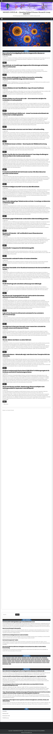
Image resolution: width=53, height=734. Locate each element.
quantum (13, 662)
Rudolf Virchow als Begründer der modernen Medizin (15, 635)
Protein (9, 662)
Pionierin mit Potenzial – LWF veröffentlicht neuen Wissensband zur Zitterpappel (23, 234)
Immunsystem (45, 659)
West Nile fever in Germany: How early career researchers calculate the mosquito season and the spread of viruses (24, 327)
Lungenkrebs (17, 660)
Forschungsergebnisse (26, 659)
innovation (5, 660)
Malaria (22, 660)
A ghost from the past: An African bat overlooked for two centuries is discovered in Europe (23, 314)
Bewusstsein (8, 657)
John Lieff (9, 660)
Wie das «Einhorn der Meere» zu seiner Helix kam (17, 340)
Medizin (26, 660)
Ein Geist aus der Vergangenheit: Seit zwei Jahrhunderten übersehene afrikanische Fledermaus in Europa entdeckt (23, 296)
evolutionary (13, 659)
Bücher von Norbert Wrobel (8, 410)
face (18, 659)
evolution (8, 659)
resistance (17, 662)
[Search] (51, 19)
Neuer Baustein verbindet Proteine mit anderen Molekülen (20, 258)
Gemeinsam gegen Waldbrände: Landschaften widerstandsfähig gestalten (25, 219)
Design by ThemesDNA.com (26, 732)
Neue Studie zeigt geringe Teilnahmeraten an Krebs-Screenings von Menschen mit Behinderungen (26, 202)
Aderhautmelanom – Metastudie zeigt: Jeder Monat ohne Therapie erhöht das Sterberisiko (26, 355)
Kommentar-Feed (6, 715)
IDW (41, 659)
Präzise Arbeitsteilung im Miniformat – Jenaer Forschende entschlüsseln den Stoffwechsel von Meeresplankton (26, 114)
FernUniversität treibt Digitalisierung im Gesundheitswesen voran (19, 622)
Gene (35, 659)
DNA (40, 657)
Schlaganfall (25, 662)
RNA (21, 662)
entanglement (44, 657)
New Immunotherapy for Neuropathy (12, 628)
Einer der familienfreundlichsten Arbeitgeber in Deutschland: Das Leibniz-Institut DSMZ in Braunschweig (24, 647)
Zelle (10, 664)
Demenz (33, 657)
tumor (48, 662)
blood (13, 657)
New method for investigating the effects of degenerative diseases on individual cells (23, 54)
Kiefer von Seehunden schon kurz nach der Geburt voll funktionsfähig (23, 129)
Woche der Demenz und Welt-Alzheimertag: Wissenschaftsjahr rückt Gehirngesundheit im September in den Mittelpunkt (23, 387)
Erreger (4, 659)
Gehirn (32, 659)
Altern (4, 657)
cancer (19, 657)
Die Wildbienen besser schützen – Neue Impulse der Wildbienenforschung (25, 144)
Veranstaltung (5, 664)
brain (16, 657)
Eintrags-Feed (5, 713)
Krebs (13, 660)
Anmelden (5, 711)
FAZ (20, 659)
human (38, 659)
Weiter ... (4, 62)
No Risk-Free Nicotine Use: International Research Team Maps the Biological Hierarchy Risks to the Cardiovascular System (25, 155)
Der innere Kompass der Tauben (10, 640)
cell (28, 657)
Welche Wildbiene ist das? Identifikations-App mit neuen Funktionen (23, 88)
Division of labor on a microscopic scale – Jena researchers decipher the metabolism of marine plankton (24, 99)
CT (30, 657)
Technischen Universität (37, 662)
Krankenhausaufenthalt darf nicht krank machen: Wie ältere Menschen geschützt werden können (24, 172)
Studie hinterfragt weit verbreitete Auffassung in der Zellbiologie (22, 284)
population (5, 662)
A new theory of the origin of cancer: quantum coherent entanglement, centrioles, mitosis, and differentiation (26, 700)
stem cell (30, 662)
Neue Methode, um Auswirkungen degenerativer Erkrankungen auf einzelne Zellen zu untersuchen (25, 66)
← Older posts (5, 404)
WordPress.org (6, 717)
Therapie (44, 662)
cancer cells (24, 657)
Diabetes (37, 657)
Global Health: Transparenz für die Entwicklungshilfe (18, 248)
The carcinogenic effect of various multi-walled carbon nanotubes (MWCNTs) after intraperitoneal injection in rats (23, 684)
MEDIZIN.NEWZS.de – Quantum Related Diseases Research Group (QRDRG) (26, 13)
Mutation (43, 660)
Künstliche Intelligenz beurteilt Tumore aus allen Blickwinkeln (21, 187)
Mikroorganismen (38, 660)
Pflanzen (47, 660)
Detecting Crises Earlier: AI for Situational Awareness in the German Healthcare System (26, 268)
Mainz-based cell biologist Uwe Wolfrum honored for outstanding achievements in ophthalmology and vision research (22, 78)
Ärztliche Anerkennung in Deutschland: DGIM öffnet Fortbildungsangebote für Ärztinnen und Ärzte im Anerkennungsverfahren (26, 371)
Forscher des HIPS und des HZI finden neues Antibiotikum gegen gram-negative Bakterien (24, 676)
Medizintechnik (31, 660)
